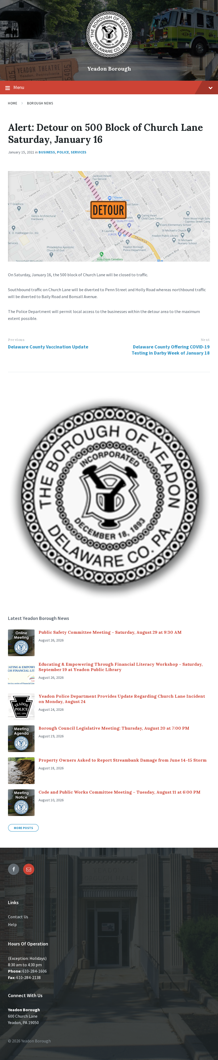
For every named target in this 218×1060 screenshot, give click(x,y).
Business (47, 152)
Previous (16, 340)
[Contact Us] (28, 869)
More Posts (23, 828)
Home (12, 103)
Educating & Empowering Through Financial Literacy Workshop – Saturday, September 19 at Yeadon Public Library (121, 666)
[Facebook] (13, 869)
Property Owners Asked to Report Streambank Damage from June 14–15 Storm (123, 760)
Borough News (40, 103)
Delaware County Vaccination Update (48, 347)
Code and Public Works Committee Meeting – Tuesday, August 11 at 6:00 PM (119, 792)
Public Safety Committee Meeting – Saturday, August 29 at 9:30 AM (110, 632)
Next (205, 340)
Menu (18, 87)
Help (12, 924)
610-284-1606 (34, 971)
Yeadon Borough (109, 68)
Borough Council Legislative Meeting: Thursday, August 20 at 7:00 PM (114, 728)
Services (78, 152)
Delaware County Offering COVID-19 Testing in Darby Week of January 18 (171, 350)
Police (63, 152)
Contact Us (18, 916)
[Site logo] (109, 59)
